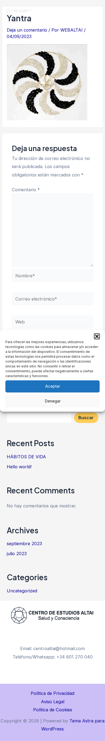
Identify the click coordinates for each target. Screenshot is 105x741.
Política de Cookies (52, 709)
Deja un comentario (27, 30)
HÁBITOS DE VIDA (26, 456)
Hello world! (19, 466)
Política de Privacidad (52, 693)
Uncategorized (22, 590)
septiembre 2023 (24, 543)
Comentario (26, 189)
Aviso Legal (52, 701)
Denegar (53, 401)
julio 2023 (17, 553)
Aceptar (52, 386)
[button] (97, 336)
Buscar (86, 417)
